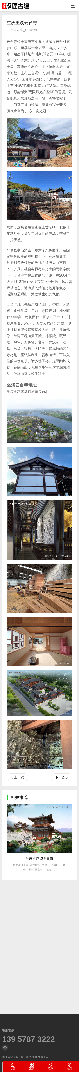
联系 (50, 1068)
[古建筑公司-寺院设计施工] (15, 5)
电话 (69, 1068)
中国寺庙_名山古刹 (24, 30)
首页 (12, 1068)
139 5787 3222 (28, 1039)
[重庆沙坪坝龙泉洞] (39, 828)
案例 (31, 1068)
